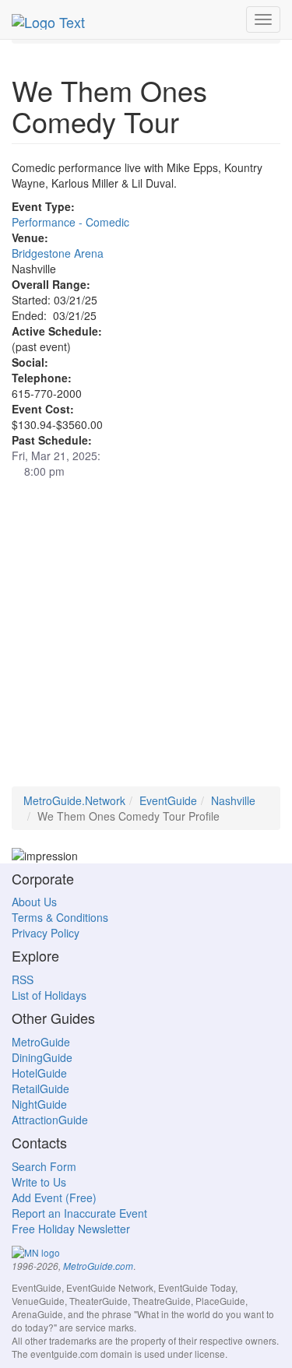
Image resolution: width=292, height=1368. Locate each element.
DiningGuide (42, 1057)
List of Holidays (49, 995)
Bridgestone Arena (58, 253)
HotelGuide (39, 1073)
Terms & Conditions (60, 917)
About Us (34, 901)
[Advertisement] (146, 640)
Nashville (233, 800)
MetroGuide (41, 1042)
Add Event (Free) (54, 1197)
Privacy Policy (45, 933)
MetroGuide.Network (74, 800)
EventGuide (168, 800)
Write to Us (39, 1182)
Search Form (44, 1166)
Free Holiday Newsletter (71, 1228)
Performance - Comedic (70, 222)
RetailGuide (40, 1088)
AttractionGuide (50, 1119)
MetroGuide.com (98, 1266)
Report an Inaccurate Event (79, 1213)
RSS (22, 979)
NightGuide (39, 1104)
